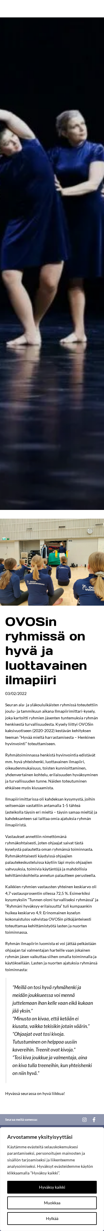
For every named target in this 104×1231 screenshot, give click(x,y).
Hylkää (52, 1218)
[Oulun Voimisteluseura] (27, 8)
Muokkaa (52, 1202)
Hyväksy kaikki (52, 1187)
